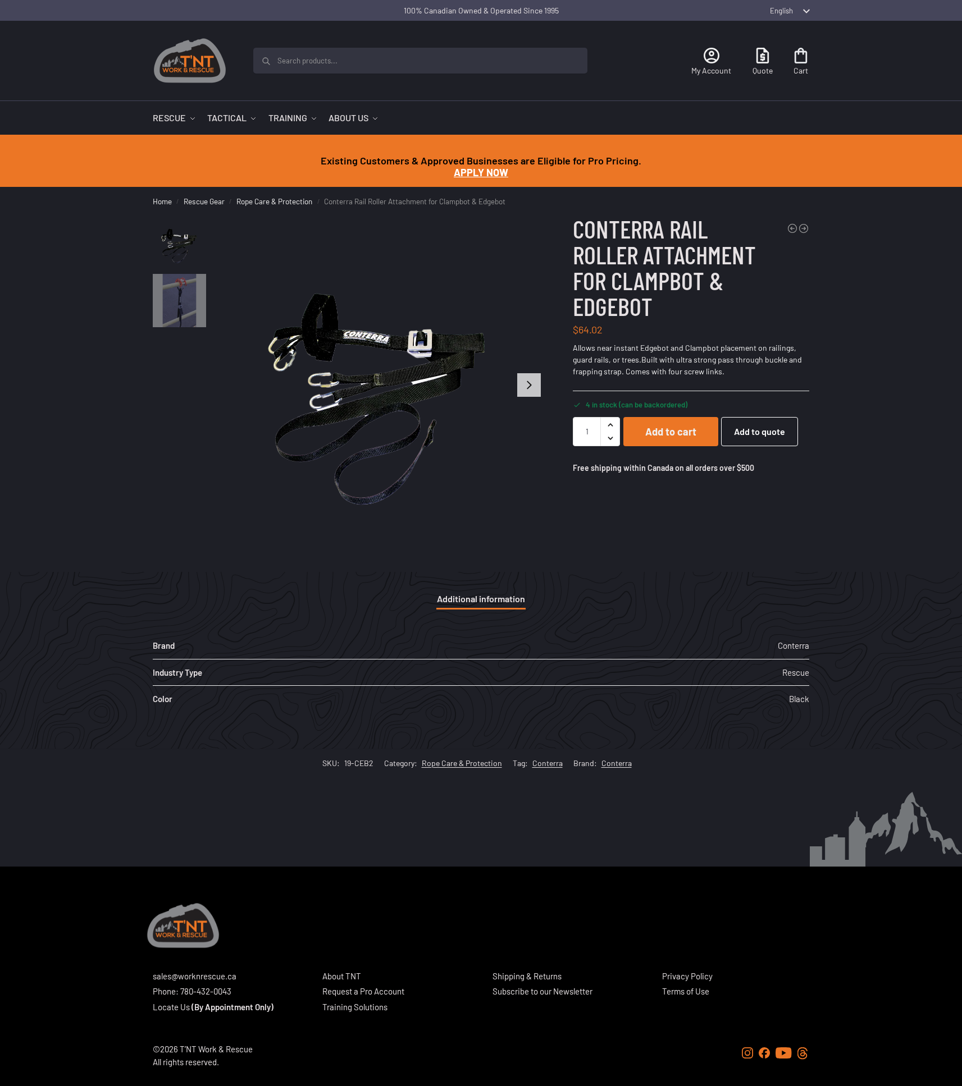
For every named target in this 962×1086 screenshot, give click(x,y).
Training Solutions (354, 1007)
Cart (801, 70)
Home (162, 201)
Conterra (547, 763)
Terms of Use (685, 991)
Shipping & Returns (527, 976)
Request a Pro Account (363, 991)
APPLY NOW (481, 172)
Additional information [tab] (481, 598)
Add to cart (670, 431)
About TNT (341, 976)
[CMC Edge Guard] (792, 228)
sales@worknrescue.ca (194, 976)
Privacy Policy (687, 976)
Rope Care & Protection (274, 201)
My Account (711, 70)
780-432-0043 (205, 991)
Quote (763, 70)
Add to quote (759, 431)
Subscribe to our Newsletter (542, 991)
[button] (610, 425)
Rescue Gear (204, 201)
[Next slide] (529, 385)
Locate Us (171, 1007)
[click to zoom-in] (378, 385)
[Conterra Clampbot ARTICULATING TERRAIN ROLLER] (803, 228)
